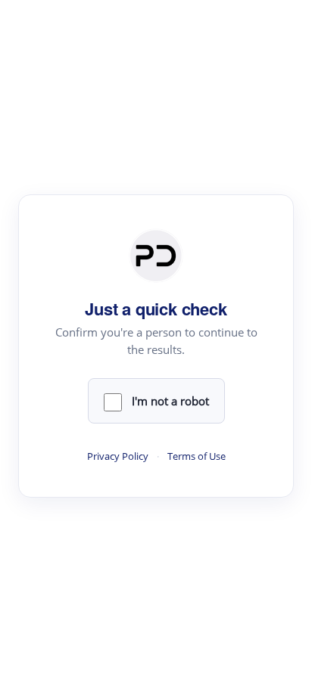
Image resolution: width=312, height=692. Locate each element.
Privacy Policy (117, 456)
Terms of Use (196, 456)
